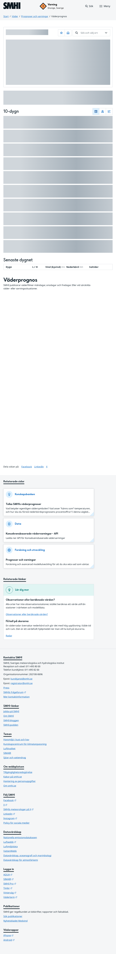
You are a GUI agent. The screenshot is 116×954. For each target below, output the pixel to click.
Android (22, 939)
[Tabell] (96, 111)
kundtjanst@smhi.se (21, 678)
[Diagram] (109, 111)
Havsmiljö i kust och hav (16, 739)
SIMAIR (7, 753)
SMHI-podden (10, 724)
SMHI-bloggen (11, 720)
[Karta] (102, 111)
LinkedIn (39, 466)
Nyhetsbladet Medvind (15, 920)
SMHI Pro (23, 883)
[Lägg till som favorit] (61, 32)
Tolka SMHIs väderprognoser (23, 504)
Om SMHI (8, 715)
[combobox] (91, 33)
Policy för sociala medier (16, 822)
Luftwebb (23, 842)
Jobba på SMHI (11, 711)
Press (6, 687)
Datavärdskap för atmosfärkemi (20, 860)
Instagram (24, 818)
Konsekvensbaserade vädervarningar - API (32, 533)
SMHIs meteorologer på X (32, 809)
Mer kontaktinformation (16, 696)
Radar (9, 635)
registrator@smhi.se (22, 683)
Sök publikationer (12, 916)
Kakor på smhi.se (12, 776)
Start (6, 16)
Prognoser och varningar (34, 16)
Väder (15, 16)
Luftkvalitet (9, 748)
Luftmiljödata (10, 846)
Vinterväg (23, 892)
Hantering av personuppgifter (19, 781)
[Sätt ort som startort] (68, 32)
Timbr (21, 888)
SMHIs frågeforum (28, 692)
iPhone (22, 935)
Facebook (26, 466)
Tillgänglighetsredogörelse (17, 772)
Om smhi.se (9, 785)
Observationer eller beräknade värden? (27, 614)
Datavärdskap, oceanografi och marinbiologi (27, 855)
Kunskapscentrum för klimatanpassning (25, 744)
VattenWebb (10, 851)
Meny (107, 6)
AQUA (21, 874)
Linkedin (23, 813)
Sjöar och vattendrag (14, 757)
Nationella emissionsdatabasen (20, 837)
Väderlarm (24, 897)
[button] (89, 6)
